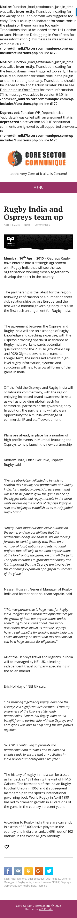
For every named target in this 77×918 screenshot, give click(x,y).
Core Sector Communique (33, 906)
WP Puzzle (46, 909)
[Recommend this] (7, 846)
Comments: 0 (42, 224)
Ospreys (66, 882)
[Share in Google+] (39, 871)
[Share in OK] (28, 871)
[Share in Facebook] (8, 871)
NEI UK (56, 882)
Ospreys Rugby (13, 885)
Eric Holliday (53, 878)
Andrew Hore (18, 878)
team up (42, 885)
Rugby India (29, 885)
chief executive (36, 878)
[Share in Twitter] (49, 871)
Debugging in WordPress (49, 34)
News (27, 224)
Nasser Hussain (42, 882)
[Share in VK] (18, 871)
